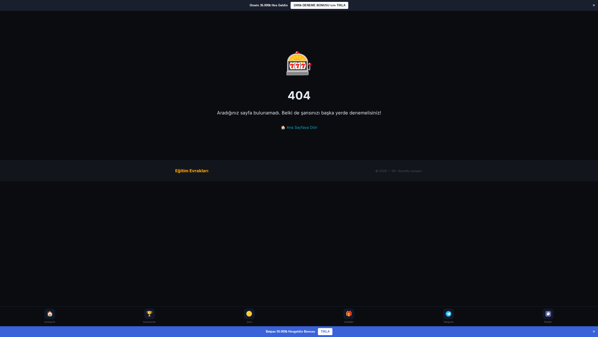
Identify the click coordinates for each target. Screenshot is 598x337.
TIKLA (325, 331)
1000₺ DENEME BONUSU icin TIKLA (319, 5)
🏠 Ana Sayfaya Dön (299, 127)
